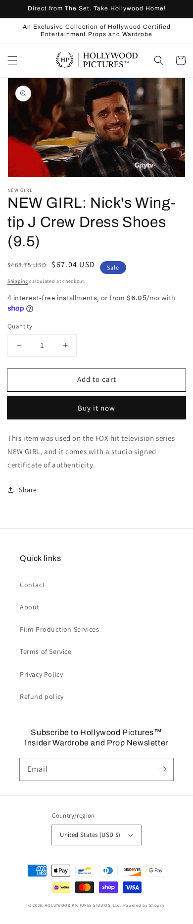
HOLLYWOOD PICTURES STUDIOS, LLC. (83, 905)
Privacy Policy (41, 674)
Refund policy (42, 696)
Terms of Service (46, 651)
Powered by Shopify (144, 905)
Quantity (19, 326)
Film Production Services (59, 629)
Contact (32, 584)
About (30, 606)
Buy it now (96, 408)
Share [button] (28, 489)
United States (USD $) (90, 835)
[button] (12, 60)
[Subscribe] (162, 769)
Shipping (17, 281)
